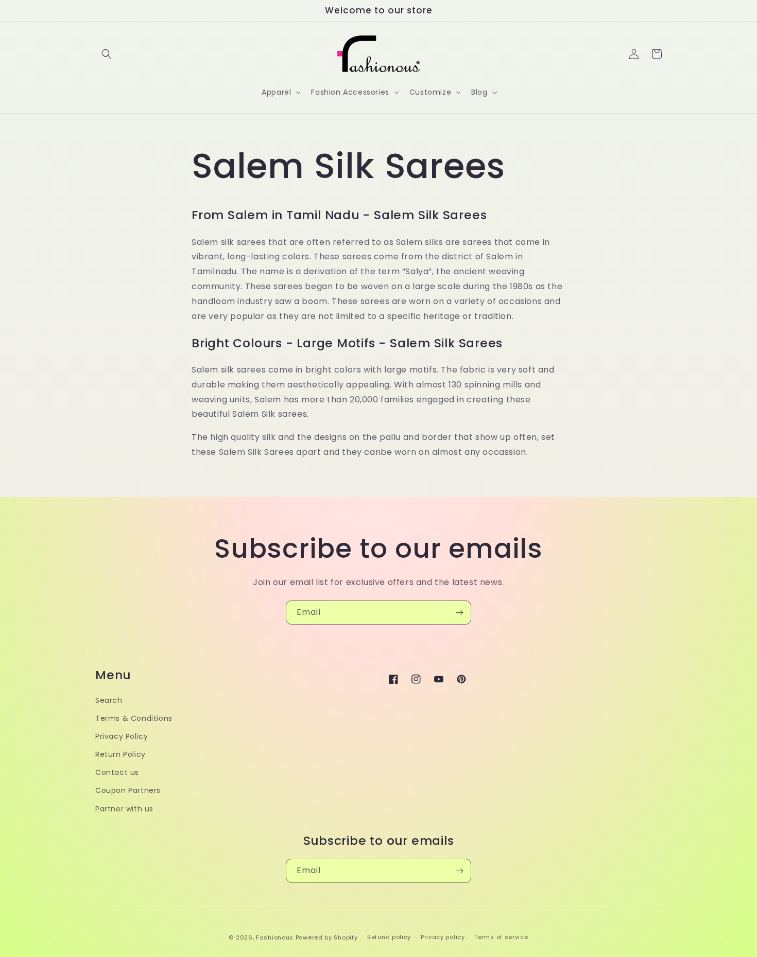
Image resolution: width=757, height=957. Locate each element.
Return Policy (120, 754)
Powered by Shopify (327, 937)
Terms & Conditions (134, 718)
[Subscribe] (459, 612)
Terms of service (501, 937)
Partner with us (124, 809)
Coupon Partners (128, 790)
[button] (106, 54)
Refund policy (389, 937)
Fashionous (275, 937)
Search (109, 700)
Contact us (117, 772)
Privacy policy (443, 937)
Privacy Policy (121, 736)
